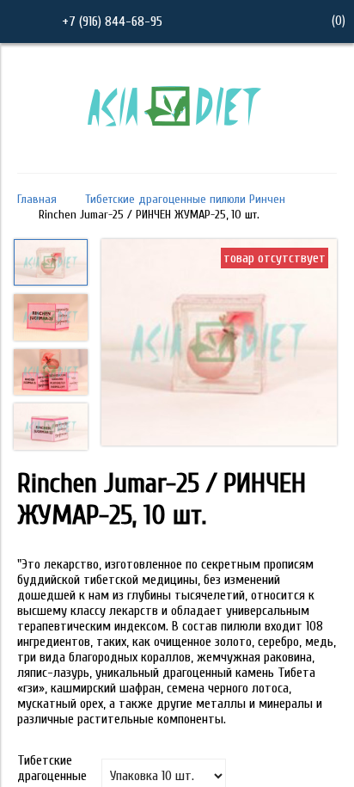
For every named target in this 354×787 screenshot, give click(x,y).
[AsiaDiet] (177, 149)
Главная (37, 199)
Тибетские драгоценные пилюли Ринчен (185, 199)
